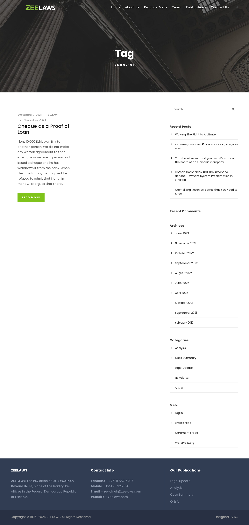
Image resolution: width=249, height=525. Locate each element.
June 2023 (182, 233)
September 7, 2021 (30, 115)
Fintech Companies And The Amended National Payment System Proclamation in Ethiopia (204, 176)
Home (115, 7)
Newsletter (31, 120)
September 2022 (186, 263)
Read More (31, 197)
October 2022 (184, 253)
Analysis (180, 348)
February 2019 (184, 323)
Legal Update (184, 368)
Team (176, 7)
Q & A (42, 120)
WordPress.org (184, 443)
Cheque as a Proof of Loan (43, 129)
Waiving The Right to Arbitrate (195, 134)
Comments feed (186, 433)
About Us (132, 7)
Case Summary (185, 358)
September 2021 (186, 313)
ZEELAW (53, 115)
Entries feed (183, 423)
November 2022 (185, 243)
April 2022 (181, 293)
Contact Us (220, 7)
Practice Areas (155, 7)
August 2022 (183, 273)
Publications (196, 7)
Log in (179, 413)
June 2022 (182, 283)
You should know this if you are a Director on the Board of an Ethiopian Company (205, 160)
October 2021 (184, 303)
